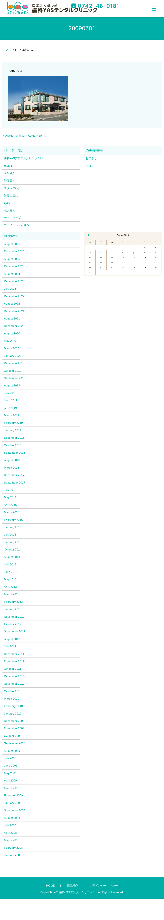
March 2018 (11, 467)
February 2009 (13, 795)
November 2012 (14, 616)
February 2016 (13, 519)
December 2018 (14, 437)
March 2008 (11, 840)
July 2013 (10, 564)
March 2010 (11, 698)
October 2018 (12, 445)
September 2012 (14, 631)
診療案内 (9, 180)
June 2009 (10, 765)
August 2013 (12, 556)
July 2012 (10, 646)
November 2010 (14, 683)
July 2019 (10, 393)
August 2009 (12, 750)
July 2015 (10, 534)
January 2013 (12, 609)
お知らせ (91, 158)
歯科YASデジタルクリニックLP (23, 158)
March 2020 (11, 348)
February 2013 (13, 601)
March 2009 (11, 788)
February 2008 (13, 847)
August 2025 (12, 258)
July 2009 (10, 758)
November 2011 (14, 661)
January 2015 (12, 542)
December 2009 (14, 720)
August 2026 (12, 244)
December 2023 (14, 281)
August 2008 (12, 817)
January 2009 (12, 802)
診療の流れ (11, 195)
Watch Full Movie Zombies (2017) (26, 136)
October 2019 (12, 370)
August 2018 (12, 460)
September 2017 (14, 482)
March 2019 (11, 415)
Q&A (7, 202)
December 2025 (14, 251)
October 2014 (12, 549)
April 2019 (10, 408)
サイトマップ (12, 217)
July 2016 (10, 489)
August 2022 (12, 303)
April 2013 (10, 586)
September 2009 (14, 743)
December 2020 (14, 325)
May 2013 (10, 579)
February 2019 (13, 422)
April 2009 (10, 780)
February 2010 (13, 706)
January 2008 (12, 855)
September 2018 (14, 452)
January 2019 (12, 430)
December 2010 (14, 676)
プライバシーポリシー (18, 225)
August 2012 (12, 639)
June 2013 (10, 571)
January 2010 (12, 713)
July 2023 (10, 288)
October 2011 (12, 668)
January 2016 (12, 527)
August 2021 (12, 318)
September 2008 (14, 810)
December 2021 (14, 311)
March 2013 (11, 594)
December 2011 (14, 654)
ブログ (90, 165)
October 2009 (12, 735)
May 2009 (10, 773)
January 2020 (12, 355)
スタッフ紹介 (12, 188)
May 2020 (10, 340)
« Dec (89, 235)
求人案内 (9, 210)
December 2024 (14, 266)
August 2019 (12, 385)
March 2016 (11, 512)
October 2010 (12, 691)
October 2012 (12, 624)
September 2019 (14, 378)
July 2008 (10, 825)
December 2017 (14, 475)
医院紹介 (9, 173)
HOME (8, 165)
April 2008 (10, 832)
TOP (6, 49)
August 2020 (12, 333)
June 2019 (10, 400)
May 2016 (10, 497)
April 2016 (10, 504)
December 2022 (14, 296)
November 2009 (14, 728)
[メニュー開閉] (154, 9)
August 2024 (12, 273)
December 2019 (14, 363)
